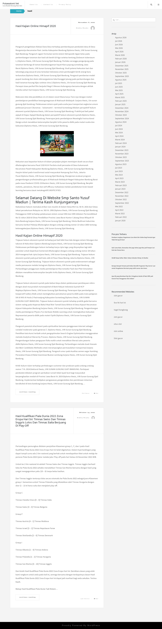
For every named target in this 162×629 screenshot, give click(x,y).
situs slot (118, 324)
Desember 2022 (121, 192)
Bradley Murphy (82, 28)
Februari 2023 (121, 185)
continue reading (27, 392)
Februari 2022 (121, 217)
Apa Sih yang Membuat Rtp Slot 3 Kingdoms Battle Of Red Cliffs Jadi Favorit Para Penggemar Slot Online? (132, 277)
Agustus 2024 (120, 122)
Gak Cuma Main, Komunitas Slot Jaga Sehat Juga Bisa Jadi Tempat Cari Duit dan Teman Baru (133, 249)
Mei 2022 (119, 206)
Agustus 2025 (120, 80)
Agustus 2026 (120, 37)
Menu (158, 4)
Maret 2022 (120, 213)
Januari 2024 (120, 146)
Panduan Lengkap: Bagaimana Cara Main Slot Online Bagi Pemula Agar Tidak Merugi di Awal (133, 239)
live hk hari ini (120, 302)
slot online (118, 331)
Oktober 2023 (121, 157)
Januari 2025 (120, 104)
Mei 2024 (119, 132)
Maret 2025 (120, 97)
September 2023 (122, 161)
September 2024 (122, 118)
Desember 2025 (121, 65)
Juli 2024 (118, 125)
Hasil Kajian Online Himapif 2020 (36, 26)
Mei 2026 (119, 48)
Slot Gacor (86, 393)
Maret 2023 (120, 182)
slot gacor (118, 295)
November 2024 (121, 111)
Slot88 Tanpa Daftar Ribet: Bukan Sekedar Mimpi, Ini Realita (130, 258)
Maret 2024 (120, 139)
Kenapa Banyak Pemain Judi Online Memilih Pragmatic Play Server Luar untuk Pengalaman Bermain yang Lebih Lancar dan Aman (133, 267)
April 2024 (119, 136)
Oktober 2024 (121, 115)
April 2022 (119, 210)
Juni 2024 (119, 129)
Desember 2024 (121, 108)
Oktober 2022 (121, 199)
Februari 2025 (121, 101)
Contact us (48, 4)
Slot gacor (118, 338)
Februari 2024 (121, 143)
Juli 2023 (118, 168)
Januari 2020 (120, 220)
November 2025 (121, 69)
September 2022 (122, 203)
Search (151, 4)
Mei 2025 (119, 90)
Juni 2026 (119, 44)
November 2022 (121, 196)
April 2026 (119, 51)
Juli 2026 (118, 41)
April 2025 (119, 94)
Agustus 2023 (120, 164)
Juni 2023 (119, 171)
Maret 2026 (120, 55)
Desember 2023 (121, 150)
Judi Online (85, 598)
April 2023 (119, 178)
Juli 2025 (118, 83)
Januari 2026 (120, 62)
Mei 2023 (119, 175)
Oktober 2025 (121, 73)
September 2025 (122, 76)
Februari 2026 (121, 58)
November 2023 (121, 153)
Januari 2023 (120, 189)
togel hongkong (121, 310)
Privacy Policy (65, 4)
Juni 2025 (119, 87)
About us (34, 4)
